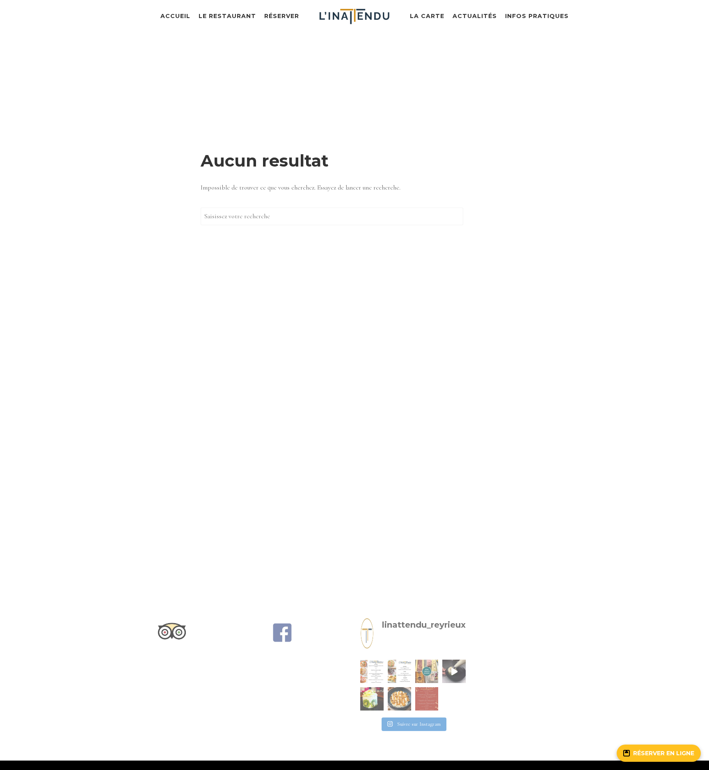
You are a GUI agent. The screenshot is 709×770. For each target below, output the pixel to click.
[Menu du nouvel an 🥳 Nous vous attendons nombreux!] (427, 699)
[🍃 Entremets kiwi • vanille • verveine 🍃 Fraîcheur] (372, 699)
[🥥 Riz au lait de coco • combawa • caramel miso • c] (399, 699)
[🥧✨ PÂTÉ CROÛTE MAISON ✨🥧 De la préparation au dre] (427, 671)
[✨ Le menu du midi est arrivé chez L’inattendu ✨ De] (372, 671)
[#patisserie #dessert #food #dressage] (454, 671)
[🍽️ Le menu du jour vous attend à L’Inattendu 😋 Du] (399, 671)
